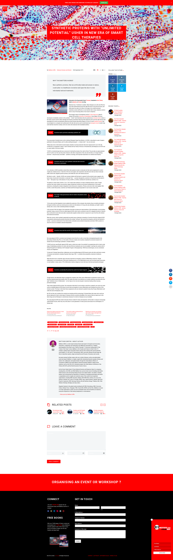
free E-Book (99, 100)
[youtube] (63, 511)
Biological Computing (75, 322)
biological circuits (95, 123)
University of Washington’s (85, 116)
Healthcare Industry (98, 322)
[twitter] (60, 511)
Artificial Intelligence (53, 322)
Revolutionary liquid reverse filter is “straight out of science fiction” (58, 412)
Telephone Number (80, 517)
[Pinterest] (51, 330)
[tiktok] (57, 511)
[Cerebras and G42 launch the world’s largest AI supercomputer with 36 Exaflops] (70, 412)
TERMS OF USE (113, 555)
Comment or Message (81, 529)
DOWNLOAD (104, 2)
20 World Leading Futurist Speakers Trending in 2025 (118, 112)
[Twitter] (49, 330)
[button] (101, 405)
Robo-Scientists (62, 324)
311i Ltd (57, 555)
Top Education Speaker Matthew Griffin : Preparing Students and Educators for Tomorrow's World (119, 177)
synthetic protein (98, 121)
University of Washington (83, 326)
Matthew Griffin (52, 70)
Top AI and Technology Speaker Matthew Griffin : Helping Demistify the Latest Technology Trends (120, 165)
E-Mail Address (79, 512)
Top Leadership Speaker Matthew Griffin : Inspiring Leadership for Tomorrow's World (120, 142)
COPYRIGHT (96, 555)
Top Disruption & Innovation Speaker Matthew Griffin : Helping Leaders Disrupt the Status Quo (120, 153)
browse (80, 102)
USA (93, 326)
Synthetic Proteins (87, 324)
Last (102, 509)
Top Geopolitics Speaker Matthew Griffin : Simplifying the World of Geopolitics (120, 132)
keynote (75, 102)
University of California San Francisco (68, 326)
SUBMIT (78, 541)
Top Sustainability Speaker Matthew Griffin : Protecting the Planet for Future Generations (120, 188)
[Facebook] (47, 330)
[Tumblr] (53, 330)
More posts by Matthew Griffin (67, 394)
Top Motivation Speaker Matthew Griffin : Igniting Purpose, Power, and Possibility (119, 209)
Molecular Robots (52, 324)
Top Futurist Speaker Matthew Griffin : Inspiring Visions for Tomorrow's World (120, 121)
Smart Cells (71, 324)
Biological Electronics (87, 322)
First (76, 509)
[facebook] (48, 511)
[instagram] (51, 511)
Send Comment (54, 461)
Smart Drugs (78, 324)
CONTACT (90, 555)
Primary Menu (169, 9)
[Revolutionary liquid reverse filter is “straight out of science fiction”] (50, 412)
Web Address (78, 523)
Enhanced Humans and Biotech (64, 70)
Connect (89, 100)
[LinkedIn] (55, 330)
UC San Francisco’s (93, 114)
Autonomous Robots (64, 322)
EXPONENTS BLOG (104, 555)
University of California (53, 326)
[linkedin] (54, 511)
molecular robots (97, 118)
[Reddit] (58, 330)
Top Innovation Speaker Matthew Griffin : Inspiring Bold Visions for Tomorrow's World (120, 198)
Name (77, 505)
